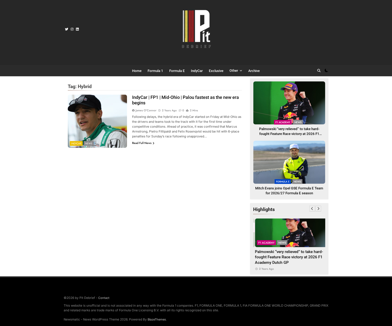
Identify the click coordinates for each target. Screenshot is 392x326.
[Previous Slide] (312, 208)
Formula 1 (155, 71)
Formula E (177, 71)
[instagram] (72, 29)
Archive (254, 71)
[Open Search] (319, 70)
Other (233, 71)
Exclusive (216, 71)
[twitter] (66, 29)
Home (136, 71)
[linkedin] (77, 29)
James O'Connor (146, 110)
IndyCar (197, 71)
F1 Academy (282, 122)
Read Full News (141, 143)
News (88, 143)
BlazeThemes (157, 319)
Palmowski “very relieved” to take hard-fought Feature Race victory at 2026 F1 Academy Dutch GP (289, 134)
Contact (103, 297)
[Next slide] (318, 208)
